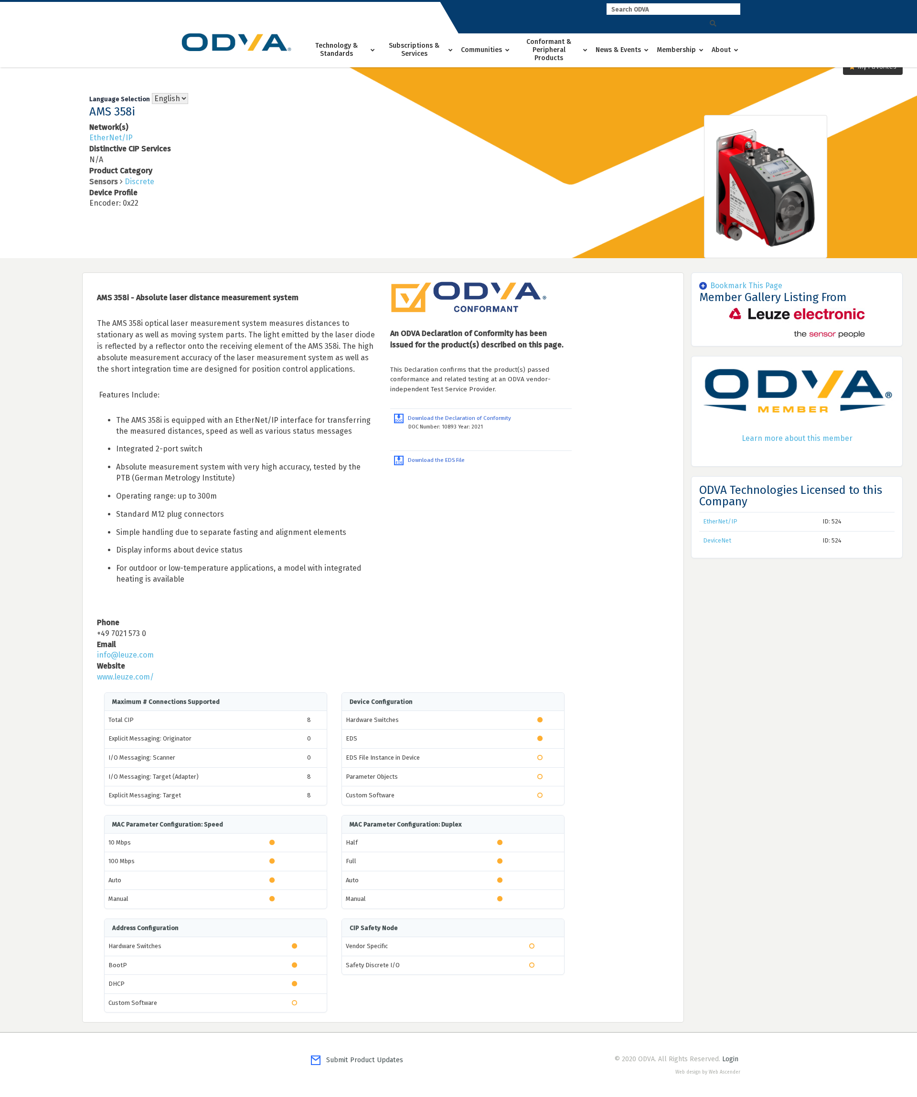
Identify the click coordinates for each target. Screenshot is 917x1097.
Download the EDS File (434, 460)
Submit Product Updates (361, 1060)
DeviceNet (717, 540)
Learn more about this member (797, 438)
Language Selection (119, 99)
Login (730, 1059)
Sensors (103, 181)
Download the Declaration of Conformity (457, 418)
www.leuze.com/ (125, 676)
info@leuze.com (125, 654)
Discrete (139, 181)
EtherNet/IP (111, 137)
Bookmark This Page (746, 285)
